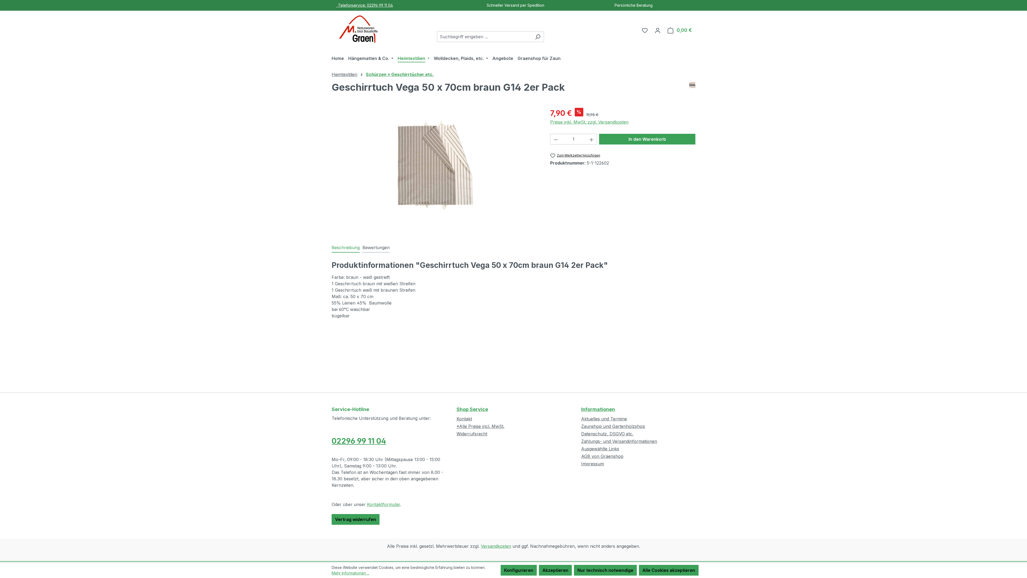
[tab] (346, 248)
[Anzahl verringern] (555, 139)
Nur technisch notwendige (605, 570)
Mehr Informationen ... (350, 573)
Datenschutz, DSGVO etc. (607, 433)
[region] (435, 165)
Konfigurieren (518, 570)
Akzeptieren (555, 570)
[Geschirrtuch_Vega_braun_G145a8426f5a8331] (435, 165)
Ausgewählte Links (600, 448)
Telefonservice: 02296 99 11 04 (364, 5)
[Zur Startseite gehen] (358, 29)
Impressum (592, 463)
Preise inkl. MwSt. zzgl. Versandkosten (589, 122)
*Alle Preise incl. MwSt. (480, 426)
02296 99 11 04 (359, 441)
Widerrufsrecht (472, 433)
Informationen (598, 409)
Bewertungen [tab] (376, 247)
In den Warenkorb (647, 139)
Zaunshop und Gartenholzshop (613, 426)
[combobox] (484, 36)
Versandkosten (496, 546)
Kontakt (464, 418)
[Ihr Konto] (657, 30)
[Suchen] (537, 36)
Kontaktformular (383, 504)
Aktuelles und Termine (604, 418)
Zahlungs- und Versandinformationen (619, 441)
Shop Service (472, 409)
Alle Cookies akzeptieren (668, 570)
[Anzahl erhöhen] (591, 139)
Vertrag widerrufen (355, 519)
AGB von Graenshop (602, 456)
